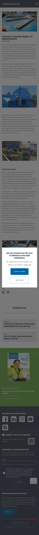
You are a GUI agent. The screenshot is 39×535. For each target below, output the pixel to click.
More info (27, 265)
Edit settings (19, 280)
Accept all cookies (19, 271)
